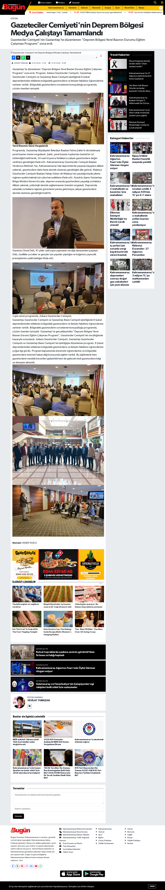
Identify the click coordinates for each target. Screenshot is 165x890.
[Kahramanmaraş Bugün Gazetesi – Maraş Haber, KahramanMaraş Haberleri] (13, 7)
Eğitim (14, 19)
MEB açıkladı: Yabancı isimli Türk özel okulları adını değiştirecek (26, 741)
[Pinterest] (22, 866)
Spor (117, 8)
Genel (130, 829)
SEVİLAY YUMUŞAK (21, 63)
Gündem (72, 8)
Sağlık (129, 835)
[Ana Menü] (161, 3)
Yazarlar (76, 3)
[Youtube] (36, 866)
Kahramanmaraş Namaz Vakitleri (76, 835)
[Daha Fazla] (28, 58)
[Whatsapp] (41, 866)
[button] (161, 8)
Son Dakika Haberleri (71, 849)
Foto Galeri (46, 3)
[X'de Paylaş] (18, 58)
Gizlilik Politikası (133, 841)
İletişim (130, 843)
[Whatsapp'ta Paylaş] (23, 58)
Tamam (152, 886)
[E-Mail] (29, 706)
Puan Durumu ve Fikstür (72, 843)
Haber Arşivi (68, 852)
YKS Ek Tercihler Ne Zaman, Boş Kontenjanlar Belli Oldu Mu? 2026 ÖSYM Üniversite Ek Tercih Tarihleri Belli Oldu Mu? (57, 773)
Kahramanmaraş (56, 8)
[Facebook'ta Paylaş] (13, 58)
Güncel (84, 8)
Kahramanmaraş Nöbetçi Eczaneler (77, 829)
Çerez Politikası (104, 841)
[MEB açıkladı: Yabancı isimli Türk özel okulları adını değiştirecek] (27, 729)
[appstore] (71, 874)
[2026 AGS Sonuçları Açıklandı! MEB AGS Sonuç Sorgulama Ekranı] (58, 729)
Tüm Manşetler (69, 846)
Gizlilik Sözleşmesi (106, 843)
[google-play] (94, 874)
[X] (17, 866)
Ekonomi (96, 8)
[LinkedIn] (31, 866)
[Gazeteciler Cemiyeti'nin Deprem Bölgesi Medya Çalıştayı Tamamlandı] (58, 52)
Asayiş (108, 8)
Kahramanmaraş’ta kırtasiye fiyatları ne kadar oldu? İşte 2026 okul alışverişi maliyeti (27, 770)
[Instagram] (27, 866)
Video (62, 3)
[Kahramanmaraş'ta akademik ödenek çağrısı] (89, 729)
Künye (141, 8)
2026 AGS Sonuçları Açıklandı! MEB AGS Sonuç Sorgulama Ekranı (56, 741)
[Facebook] (13, 866)
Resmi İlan (129, 8)
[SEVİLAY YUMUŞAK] (19, 702)
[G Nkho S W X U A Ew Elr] (58, 450)
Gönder (18, 816)
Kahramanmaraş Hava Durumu (75, 832)
